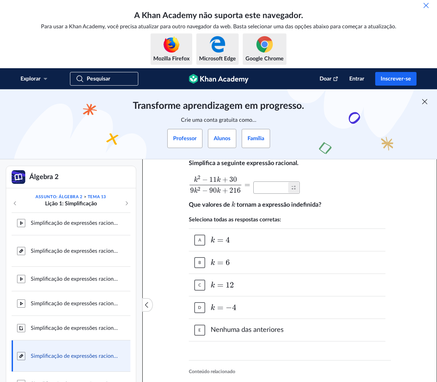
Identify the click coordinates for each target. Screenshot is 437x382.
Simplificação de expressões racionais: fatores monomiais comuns (75, 223)
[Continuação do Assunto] (127, 203)
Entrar (356, 79)
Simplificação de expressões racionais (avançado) (75, 328)
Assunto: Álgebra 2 (59, 197)
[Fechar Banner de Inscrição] (425, 101)
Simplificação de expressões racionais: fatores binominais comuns (75, 279)
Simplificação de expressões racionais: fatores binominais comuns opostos (75, 303)
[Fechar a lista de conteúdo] (147, 305)
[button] (293, 187)
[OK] (426, 5)
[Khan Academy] (219, 79)
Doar (326, 79)
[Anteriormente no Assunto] (15, 203)
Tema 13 (97, 197)
